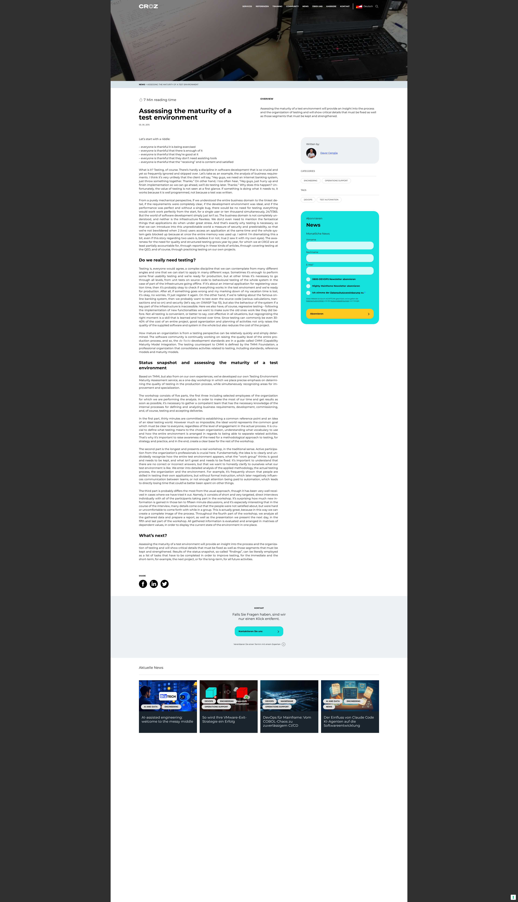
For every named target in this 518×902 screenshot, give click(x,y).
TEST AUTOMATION (329, 199)
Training (277, 6)
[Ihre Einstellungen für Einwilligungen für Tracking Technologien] (513, 897)
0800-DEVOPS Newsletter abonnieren (334, 279)
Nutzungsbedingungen (339, 301)
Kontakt (345, 6)
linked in (154, 584)
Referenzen (262, 6)
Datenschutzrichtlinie (315, 301)
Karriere (331, 6)
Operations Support (336, 180)
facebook (143, 584)
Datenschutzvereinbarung (345, 292)
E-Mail (309, 264)
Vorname (311, 239)
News (305, 6)
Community (292, 6)
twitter (165, 584)
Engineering (310, 180)
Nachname (312, 252)
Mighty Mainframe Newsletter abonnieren (336, 286)
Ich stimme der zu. (338, 292)
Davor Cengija (329, 153)
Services (247, 6)
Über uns (317, 6)
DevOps (308, 199)
